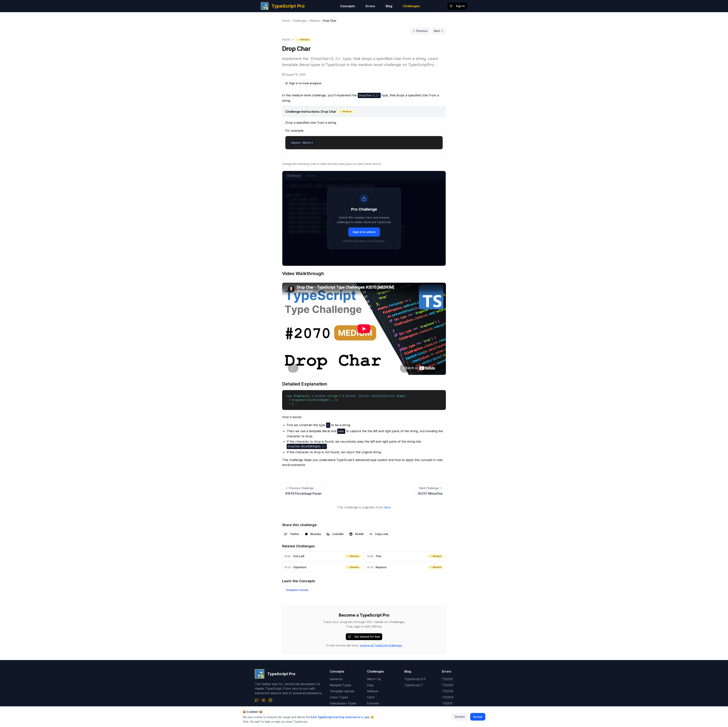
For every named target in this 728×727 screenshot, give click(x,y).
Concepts (347, 6)
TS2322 (447, 679)
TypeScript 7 (413, 685)
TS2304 (447, 697)
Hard (370, 697)
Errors (370, 6)
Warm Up (374, 679)
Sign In (460, 6)
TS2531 (447, 703)
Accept (477, 716)
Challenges (411, 6)
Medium (315, 20)
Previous (422, 30)
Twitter (294, 534)
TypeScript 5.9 (414, 679)
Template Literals (296, 590)
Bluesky (316, 534)
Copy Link (381, 534)
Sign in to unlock (364, 232)
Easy (370, 685)
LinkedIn (338, 534)
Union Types (339, 697)
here (387, 507)
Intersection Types (343, 703)
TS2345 (447, 685)
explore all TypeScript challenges (381, 645)
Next (437, 30)
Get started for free (367, 636)
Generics (336, 679)
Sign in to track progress (305, 83)
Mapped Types (340, 685)
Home (285, 20)
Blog (389, 6)
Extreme (373, 703)
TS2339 (447, 691)
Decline (460, 716)
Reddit (359, 534)
